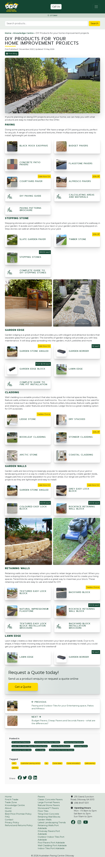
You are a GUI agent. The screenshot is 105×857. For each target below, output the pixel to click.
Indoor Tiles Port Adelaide (51, 848)
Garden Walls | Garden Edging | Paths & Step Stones (29, 746)
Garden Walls (44, 819)
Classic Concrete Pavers (50, 799)
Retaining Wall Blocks (49, 816)
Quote (8, 811)
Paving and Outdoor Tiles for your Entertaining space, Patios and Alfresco (63, 705)
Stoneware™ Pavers (48, 808)
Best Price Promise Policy (18, 814)
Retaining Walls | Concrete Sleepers (61, 750)
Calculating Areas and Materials (81, 196)
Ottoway (53, 15)
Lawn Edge (76, 368)
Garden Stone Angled (34, 351)
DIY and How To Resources (21, 742)
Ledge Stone (28, 419)
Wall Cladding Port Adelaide (52, 845)
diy (46, 763)
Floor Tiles (43, 811)
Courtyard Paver (31, 181)
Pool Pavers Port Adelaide (51, 842)
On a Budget (40, 750)
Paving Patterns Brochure (30, 209)
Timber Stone (77, 239)
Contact (9, 819)
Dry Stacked (77, 419)
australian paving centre (30, 763)
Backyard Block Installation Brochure (80, 626)
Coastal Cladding (81, 454)
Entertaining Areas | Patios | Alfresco (47, 742)
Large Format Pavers (49, 802)
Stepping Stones (30, 257)
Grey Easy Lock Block (79, 490)
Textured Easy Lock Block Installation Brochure (33, 626)
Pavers (41, 796)
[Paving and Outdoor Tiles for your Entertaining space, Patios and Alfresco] (12, 705)
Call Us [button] (56, 6)
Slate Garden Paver (33, 239)
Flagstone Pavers (80, 163)
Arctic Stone (28, 454)
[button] (9, 197)
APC (14, 763)
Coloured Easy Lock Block (33, 507)
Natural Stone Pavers (49, 805)
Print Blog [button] (12, 54)
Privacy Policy (12, 822)
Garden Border (79, 351)
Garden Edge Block (32, 368)
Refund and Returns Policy (19, 825)
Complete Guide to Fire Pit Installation (33, 383)
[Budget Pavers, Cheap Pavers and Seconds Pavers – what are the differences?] (12, 720)
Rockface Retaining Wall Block (82, 507)
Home (8, 33)
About (8, 808)
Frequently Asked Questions (74, 742)
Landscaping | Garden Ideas (21, 750)
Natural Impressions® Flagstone (34, 610)
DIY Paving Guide (30, 196)
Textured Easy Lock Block (33, 592)
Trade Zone (11, 802)
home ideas (57, 763)
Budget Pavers (78, 145)
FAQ (7, 816)
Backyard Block (79, 592)
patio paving (90, 763)
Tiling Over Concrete (48, 814)
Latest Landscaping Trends (52, 822)
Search (94, 23)
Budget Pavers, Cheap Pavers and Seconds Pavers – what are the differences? (63, 720)
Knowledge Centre (23, 33)
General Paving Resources (60, 746)
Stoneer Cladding (81, 437)
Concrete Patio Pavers (30, 163)
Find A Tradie (11, 799)
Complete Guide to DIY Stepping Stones (33, 271)
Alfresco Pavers (80, 181)
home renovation (73, 763)
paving (15, 768)
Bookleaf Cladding (33, 437)
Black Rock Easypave (34, 145)
